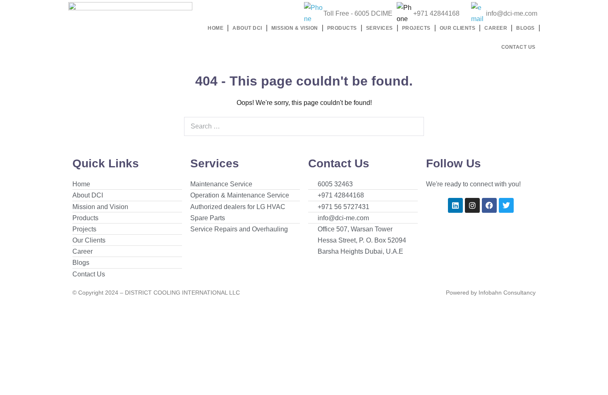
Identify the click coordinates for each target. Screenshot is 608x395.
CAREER (495, 28)
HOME (215, 28)
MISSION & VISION (294, 28)
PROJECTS (416, 28)
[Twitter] (506, 205)
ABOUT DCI (247, 28)
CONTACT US (518, 47)
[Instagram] (472, 205)
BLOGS (525, 28)
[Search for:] (304, 126)
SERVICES (379, 28)
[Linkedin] (455, 205)
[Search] (413, 126)
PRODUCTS (342, 28)
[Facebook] (489, 205)
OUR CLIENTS (458, 28)
